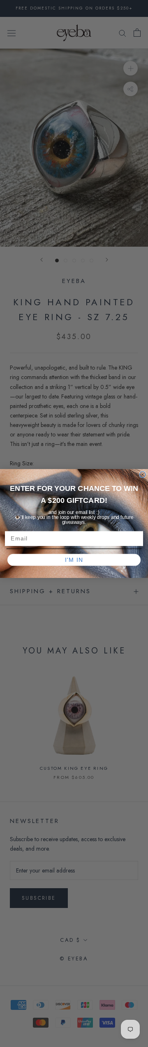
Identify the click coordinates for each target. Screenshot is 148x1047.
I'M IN (74, 560)
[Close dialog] (143, 474)
